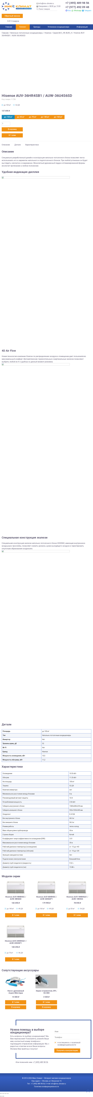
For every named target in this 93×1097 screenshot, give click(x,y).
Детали (17, 145)
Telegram (87, 11)
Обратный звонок (12, 16)
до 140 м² (45, 117)
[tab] (6, 143)
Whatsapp (77, 11)
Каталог (22, 27)
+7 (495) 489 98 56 (77, 3)
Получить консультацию (67, 1050)
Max (69, 11)
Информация (82, 27)
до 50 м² (20, 117)
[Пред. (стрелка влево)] (1, 1096)
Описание (6, 145)
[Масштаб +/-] (1, 1093)
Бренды (36, 27)
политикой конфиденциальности (69, 1043)
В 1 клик (12, 135)
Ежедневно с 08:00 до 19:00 (49, 6)
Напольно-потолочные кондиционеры (26, 33)
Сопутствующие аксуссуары (20, 970)
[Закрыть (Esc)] (8, 1093)
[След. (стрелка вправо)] (3, 1096)
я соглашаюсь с (69, 1043)
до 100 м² (8, 117)
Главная (8, 27)
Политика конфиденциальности (46, 1086)
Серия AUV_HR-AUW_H (62, 33)
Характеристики (32, 145)
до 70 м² (32, 117)
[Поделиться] (5, 1093)
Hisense (47, 33)
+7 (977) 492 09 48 (77, 7)
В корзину (12, 129)
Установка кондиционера (58, 27)
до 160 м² (58, 117)
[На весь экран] (3, 1093)
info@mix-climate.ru (46, 3)
